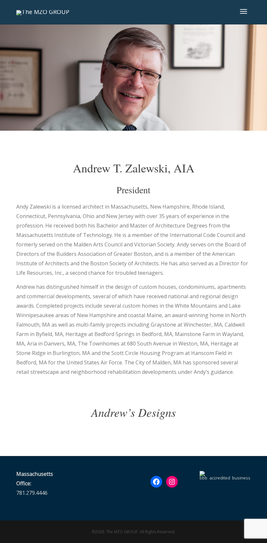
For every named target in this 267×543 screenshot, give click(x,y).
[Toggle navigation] (243, 11)
